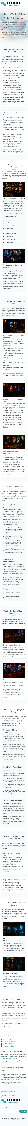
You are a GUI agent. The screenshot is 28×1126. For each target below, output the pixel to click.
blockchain (18, 976)
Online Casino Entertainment (10, 1040)
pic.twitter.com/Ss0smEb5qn (11, 1079)
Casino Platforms (7, 1043)
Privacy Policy (16, 1119)
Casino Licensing (7, 1045)
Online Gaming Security (9, 1041)
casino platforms (11, 117)
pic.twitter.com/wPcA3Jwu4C (10, 1058)
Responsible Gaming (8, 1046)
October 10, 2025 (5, 1084)
